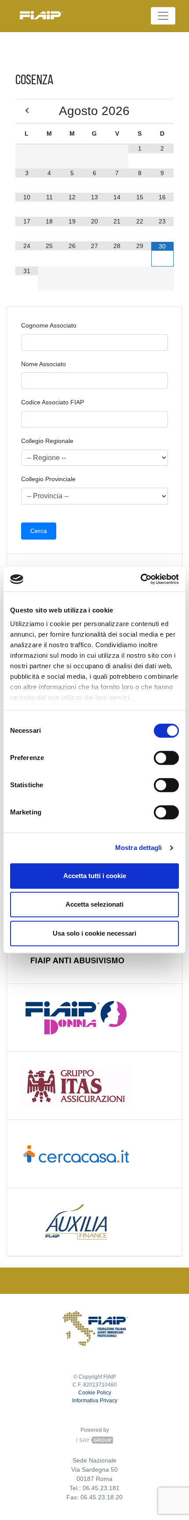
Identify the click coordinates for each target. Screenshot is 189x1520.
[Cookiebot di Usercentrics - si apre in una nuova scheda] (140, 579)
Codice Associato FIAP (52, 402)
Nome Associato (43, 363)
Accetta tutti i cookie (94, 875)
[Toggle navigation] (163, 16)
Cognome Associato (48, 325)
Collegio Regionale (47, 440)
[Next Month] (162, 111)
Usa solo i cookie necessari (94, 933)
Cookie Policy (94, 1393)
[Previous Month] (26, 111)
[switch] (166, 758)
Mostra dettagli (138, 847)
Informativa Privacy (94, 1401)
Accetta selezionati (94, 904)
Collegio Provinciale (48, 479)
